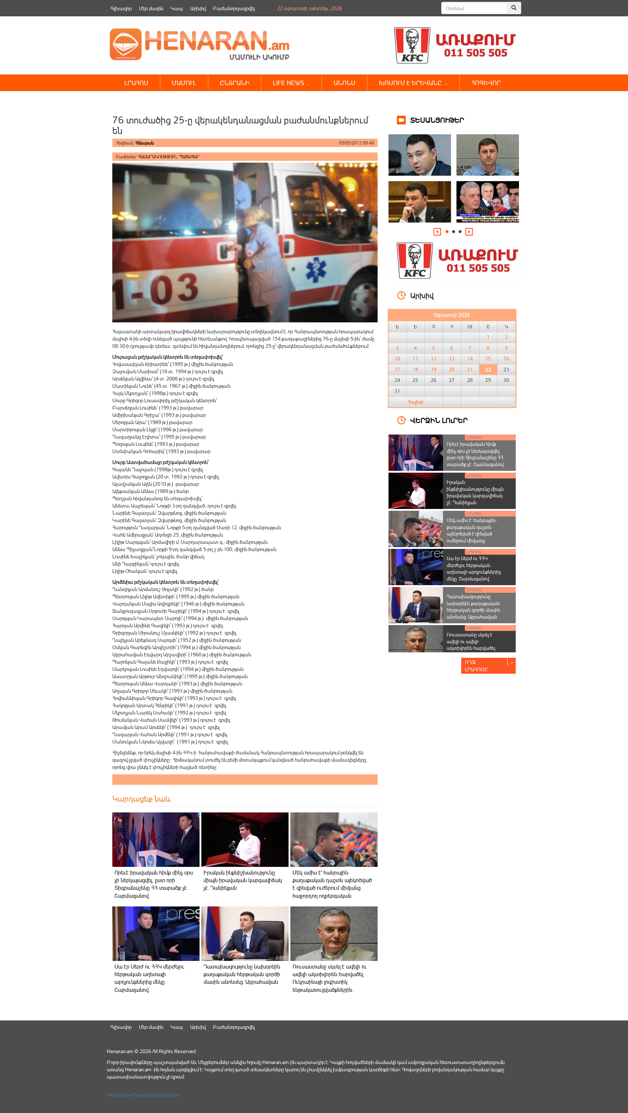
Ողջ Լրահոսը (476, 665)
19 (433, 369)
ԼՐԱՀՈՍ (136, 82)
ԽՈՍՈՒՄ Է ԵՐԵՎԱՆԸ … (413, 82)
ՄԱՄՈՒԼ (184, 82)
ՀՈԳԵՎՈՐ (486, 82)
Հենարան (144, 143)
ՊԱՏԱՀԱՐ (189, 156)
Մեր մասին (151, 8)
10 (397, 359)
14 (470, 359)
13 (452, 359)
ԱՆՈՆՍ (344, 82)
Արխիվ (198, 8)
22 (488, 369)
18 (415, 369)
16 (506, 359)
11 (415, 359)
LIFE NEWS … (291, 82)
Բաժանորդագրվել (234, 8)
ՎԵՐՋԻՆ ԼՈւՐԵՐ (439, 419)
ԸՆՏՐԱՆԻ (234, 82)
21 (470, 369)
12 (433, 359)
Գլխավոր (121, 8)
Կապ (176, 8)
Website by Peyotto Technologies (144, 1095)
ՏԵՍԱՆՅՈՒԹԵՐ (437, 119)
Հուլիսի (415, 402)
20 (452, 369)
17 (397, 369)
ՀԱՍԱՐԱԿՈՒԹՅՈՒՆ (157, 156)
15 (488, 359)
